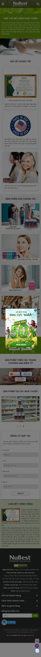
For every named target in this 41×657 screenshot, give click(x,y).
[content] (21, 328)
